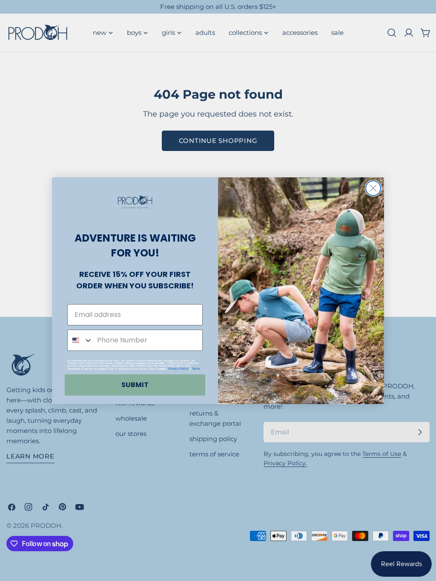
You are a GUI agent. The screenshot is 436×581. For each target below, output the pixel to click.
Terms (196, 368)
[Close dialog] (373, 188)
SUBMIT (135, 385)
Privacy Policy (178, 368)
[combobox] (80, 340)
